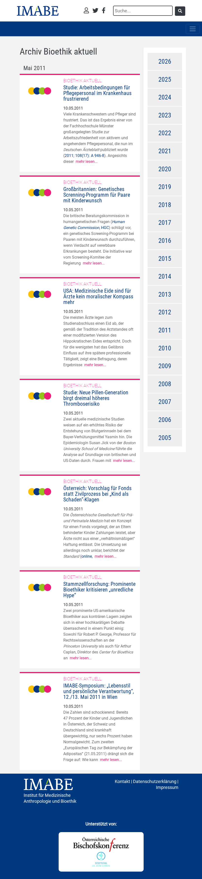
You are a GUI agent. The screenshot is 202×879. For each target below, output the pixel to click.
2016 (164, 240)
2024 (164, 97)
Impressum (167, 787)
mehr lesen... (87, 161)
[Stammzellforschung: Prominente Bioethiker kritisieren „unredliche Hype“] (39, 587)
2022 (164, 133)
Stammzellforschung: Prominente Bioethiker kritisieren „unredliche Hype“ (99, 589)
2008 (164, 384)
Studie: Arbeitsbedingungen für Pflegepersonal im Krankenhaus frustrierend (97, 93)
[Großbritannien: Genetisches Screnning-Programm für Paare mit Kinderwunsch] (39, 192)
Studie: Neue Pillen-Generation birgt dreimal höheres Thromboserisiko (95, 398)
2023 (164, 115)
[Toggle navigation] (193, 29)
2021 (164, 151)
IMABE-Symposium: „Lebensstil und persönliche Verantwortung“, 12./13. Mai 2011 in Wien (98, 691)
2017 (164, 222)
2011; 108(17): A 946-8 (84, 155)
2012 (164, 312)
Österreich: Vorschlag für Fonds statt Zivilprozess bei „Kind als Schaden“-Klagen (97, 494)
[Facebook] (103, 11)
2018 (164, 205)
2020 (164, 169)
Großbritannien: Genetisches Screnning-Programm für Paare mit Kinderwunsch (96, 195)
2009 (164, 366)
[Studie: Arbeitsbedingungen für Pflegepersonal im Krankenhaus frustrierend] (39, 90)
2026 (164, 61)
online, (88, 556)
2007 (164, 401)
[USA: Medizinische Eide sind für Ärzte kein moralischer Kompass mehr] (39, 293)
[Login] (87, 11)
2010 (164, 348)
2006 (164, 419)
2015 (164, 258)
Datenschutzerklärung (154, 781)
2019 (164, 187)
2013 (164, 294)
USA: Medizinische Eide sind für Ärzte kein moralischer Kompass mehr (98, 296)
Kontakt (122, 781)
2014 (164, 276)
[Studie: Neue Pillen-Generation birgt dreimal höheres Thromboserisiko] (39, 395)
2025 (164, 79)
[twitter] (96, 11)
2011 (164, 330)
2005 (164, 437)
